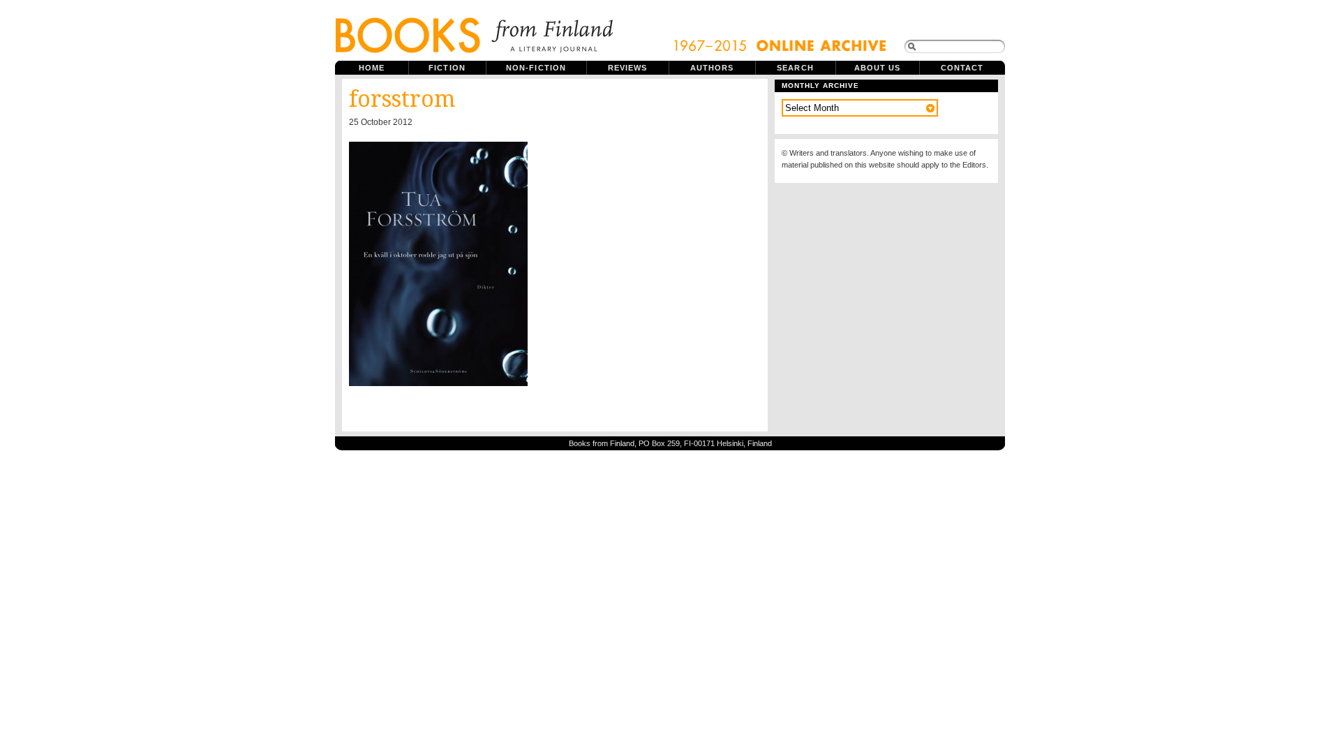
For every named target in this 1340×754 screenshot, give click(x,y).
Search (795, 68)
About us (877, 68)
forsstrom (402, 99)
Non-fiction (536, 68)
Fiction (447, 68)
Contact (962, 68)
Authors (712, 68)
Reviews (628, 68)
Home (372, 68)
